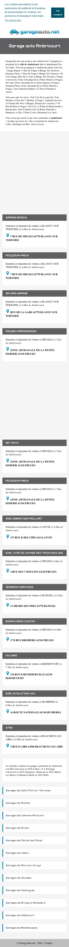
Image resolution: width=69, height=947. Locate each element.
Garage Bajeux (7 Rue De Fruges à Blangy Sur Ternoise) (33, 70)
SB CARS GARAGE (17, 293)
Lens (41, 124)
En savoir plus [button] (13, 20)
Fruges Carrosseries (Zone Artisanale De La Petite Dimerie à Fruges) (34, 78)
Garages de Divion (17, 828)
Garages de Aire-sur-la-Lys (23, 865)
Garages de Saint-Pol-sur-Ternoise (28, 790)
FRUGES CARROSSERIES (21, 331)
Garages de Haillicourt (20, 915)
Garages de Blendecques (22, 928)
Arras (33, 124)
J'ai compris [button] (57, 12)
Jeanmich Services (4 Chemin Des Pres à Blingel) (34, 102)
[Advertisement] (34, 170)
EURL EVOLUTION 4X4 (20, 693)
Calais (8, 124)
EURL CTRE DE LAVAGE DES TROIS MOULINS (34, 553)
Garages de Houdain (18, 878)
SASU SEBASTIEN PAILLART (24, 518)
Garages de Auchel (18, 803)
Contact (48, 943)
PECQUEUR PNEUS (17, 255)
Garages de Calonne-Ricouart (25, 815)
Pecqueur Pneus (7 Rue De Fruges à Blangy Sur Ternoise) (32, 73)
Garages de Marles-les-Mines (24, 840)
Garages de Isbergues (20, 890)
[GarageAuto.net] (34, 31)
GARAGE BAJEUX (16, 217)
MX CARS (11, 655)
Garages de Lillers (17, 853)
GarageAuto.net (13, 61)
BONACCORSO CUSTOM (20, 621)
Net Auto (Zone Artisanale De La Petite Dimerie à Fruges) (32, 82)
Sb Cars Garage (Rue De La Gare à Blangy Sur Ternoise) (34, 75)
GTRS (9, 728)
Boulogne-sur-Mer (21, 124)
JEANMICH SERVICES (19, 587)
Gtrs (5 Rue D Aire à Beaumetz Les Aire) (37, 112)
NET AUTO (12, 443)
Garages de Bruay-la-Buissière (25, 903)
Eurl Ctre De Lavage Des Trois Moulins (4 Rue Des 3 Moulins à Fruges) (32, 99)
